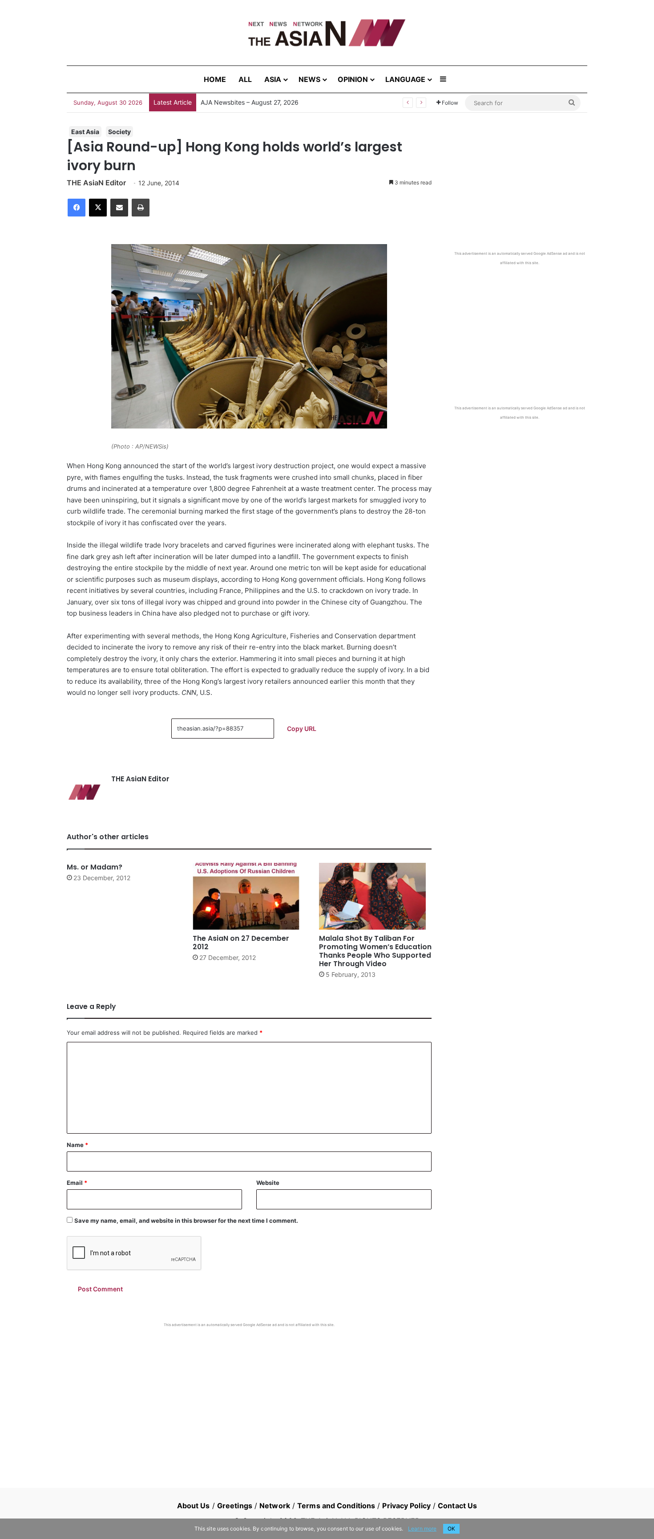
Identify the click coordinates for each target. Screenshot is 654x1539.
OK (451, 1528)
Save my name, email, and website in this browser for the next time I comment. (186, 1220)
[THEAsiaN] (327, 33)
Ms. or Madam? (94, 867)
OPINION (353, 79)
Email (77, 1182)
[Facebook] (76, 207)
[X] (98, 207)
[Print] (140, 207)
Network (274, 1505)
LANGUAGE (405, 79)
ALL (245, 79)
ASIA (272, 79)
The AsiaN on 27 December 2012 (241, 942)
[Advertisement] (249, 1394)
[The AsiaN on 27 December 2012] (249, 896)
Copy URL (301, 728)
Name (77, 1144)
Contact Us (457, 1505)
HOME (215, 79)
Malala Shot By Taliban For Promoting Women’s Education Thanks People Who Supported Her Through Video (375, 951)
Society (119, 131)
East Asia (85, 131)
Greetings (234, 1505)
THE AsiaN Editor (96, 182)
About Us (193, 1505)
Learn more (422, 1528)
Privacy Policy (406, 1505)
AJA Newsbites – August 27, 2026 (250, 102)
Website (267, 1182)
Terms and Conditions (336, 1505)
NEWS (309, 79)
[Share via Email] (119, 207)
